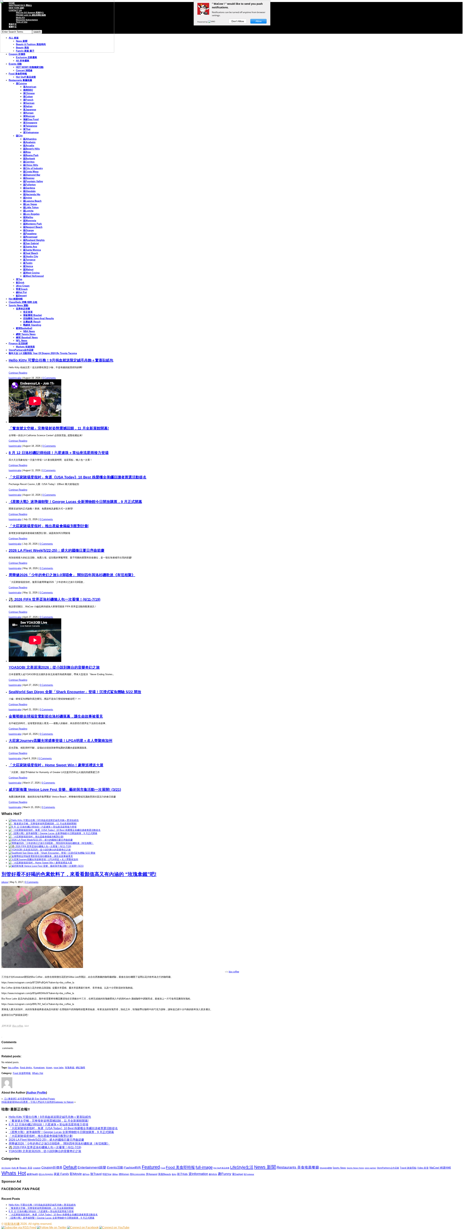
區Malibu (28, 217)
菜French (28, 99)
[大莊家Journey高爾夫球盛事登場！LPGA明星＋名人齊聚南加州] (43, 859)
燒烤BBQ (28, 90)
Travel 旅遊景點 (408, 1167)
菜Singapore (30, 122)
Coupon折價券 (52, 1167)
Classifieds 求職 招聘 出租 (23, 302)
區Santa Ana (30, 246)
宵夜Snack (22, 289)
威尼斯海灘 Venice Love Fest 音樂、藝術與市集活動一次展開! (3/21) (65, 790)
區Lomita (28, 210)
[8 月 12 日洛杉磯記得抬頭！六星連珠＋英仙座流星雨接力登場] (42, 826)
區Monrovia (29, 220)
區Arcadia (28, 145)
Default (70, 1167)
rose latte (58, 1067)
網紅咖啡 (80, 1067)
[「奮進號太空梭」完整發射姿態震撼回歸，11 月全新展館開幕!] (43, 823)
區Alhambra (29, 139)
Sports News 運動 (18, 305)
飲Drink (20, 282)
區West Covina (31, 272)
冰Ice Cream (23, 285)
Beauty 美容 (25, 1167)
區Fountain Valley (33, 181)
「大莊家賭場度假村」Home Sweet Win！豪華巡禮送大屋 (56, 765)
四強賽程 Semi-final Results (38, 318)
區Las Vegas (30, 204)
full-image (204, 1167)
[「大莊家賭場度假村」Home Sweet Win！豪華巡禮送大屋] (40, 862)
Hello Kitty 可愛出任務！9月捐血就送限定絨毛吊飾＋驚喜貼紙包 (61, 360)
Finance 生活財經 (18, 343)
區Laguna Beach (32, 201)
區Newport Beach (32, 227)
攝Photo (86, 1174)
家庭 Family (61, 1174)
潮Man (115, 1174)
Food (163, 1168)
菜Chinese (29, 93)
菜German (28, 103)
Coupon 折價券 (17, 54)
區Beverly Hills (31, 148)
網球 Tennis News (26, 334)
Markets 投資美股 (25, 346)
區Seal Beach (30, 253)
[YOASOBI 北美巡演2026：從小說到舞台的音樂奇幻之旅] (40, 849)
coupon (37, 1167)
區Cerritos (28, 161)
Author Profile (36, 1092)
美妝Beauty (164, 1174)
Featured (151, 1167)
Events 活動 (15, 64)
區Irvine (27, 197)
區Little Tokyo (31, 207)
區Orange (28, 230)
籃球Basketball (24, 328)
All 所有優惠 (22, 60)
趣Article (213, 1174)
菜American (29, 86)
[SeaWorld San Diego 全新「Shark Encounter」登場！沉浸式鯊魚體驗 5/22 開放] (52, 853)
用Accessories (137, 1174)
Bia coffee (17, 1026)
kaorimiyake (15, 378)
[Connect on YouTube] (114, 1227)
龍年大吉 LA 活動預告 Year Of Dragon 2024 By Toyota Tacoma (43, 353)
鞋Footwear (249, 1174)
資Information (198, 1174)
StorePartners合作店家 (21, 350)
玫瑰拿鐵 (69, 1067)
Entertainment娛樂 (92, 1167)
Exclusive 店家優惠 (26, 57)
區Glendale (29, 191)
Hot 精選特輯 (16, 299)
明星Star (106, 1174)
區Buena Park (30, 155)
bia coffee (234, 971)
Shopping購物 (326, 1168)
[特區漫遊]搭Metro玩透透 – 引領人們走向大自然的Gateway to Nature (37, 1102)
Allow (259, 21)
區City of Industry (33, 168)
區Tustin (27, 263)
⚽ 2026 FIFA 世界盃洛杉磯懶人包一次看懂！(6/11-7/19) (54, 599)
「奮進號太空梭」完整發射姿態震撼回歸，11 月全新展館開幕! (59, 428)
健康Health (32, 1174)
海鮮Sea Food (31, 119)
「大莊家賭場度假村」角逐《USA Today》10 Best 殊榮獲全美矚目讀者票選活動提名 (77, 477)
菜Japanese (29, 109)
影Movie (76, 1174)
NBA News (29, 331)
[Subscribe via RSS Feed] (18, 1227)
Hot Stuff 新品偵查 (26, 77)
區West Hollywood (33, 276)
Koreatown (39, 1067)
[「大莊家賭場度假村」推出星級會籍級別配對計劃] (36, 836)
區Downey (28, 178)
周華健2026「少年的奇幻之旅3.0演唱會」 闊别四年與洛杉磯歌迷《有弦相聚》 (72, 575)
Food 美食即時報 (18, 73)
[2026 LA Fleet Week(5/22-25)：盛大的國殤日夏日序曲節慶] (41, 839)
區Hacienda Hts (31, 194)
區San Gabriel (31, 243)
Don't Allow (237, 21)
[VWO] (212, 21)
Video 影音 (423, 1167)
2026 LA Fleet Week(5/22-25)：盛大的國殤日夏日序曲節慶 (56, 550)
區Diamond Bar (31, 175)
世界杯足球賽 (23, 308)
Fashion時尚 (132, 1167)
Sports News (339, 1167)
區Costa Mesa (30, 171)
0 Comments (49, 378)
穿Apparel (151, 1174)
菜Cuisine (21, 83)
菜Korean (28, 112)
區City (19, 135)
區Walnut (28, 269)
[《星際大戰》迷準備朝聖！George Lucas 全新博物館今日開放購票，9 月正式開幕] (53, 833)
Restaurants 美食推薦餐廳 (298, 1167)
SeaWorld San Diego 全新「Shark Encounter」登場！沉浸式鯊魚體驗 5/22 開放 (75, 692)
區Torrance (29, 259)
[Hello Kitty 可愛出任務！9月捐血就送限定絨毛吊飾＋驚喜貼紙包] (44, 820)
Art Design (6, 1168)
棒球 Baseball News (27, 337)
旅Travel (96, 1174)
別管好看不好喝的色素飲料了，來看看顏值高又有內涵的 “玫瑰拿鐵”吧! (78, 874)
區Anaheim (29, 142)
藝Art (174, 1174)
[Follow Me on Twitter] (52, 1227)
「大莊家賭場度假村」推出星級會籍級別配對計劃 (48, 526)
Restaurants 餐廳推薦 (20, 80)
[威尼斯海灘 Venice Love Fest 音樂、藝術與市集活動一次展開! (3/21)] (46, 866)
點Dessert (21, 295)
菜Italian (27, 106)
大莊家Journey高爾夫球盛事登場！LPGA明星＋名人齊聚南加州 (60, 741)
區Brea (27, 152)
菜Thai (26, 129)
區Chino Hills (30, 165)
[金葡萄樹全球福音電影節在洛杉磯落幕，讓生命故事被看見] (41, 856)
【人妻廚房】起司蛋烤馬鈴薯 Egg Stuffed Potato (29, 1098)
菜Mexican (29, 116)
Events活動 (115, 1167)
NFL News (21, 340)
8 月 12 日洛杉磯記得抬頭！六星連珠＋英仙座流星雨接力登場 (59, 453)
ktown (49, 1067)
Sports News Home (355, 1168)
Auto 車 (15, 1168)
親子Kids (182, 1174)
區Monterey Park (32, 223)
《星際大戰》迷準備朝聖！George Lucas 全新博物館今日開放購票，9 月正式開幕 (75, 502)
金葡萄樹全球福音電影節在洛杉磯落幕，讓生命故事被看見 (56, 716)
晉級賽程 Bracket (32, 315)
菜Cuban (28, 96)
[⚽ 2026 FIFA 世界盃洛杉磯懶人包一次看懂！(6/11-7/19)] (40, 846)
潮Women (124, 1174)
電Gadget (237, 1174)
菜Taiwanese (30, 126)
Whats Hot (37, 1073)
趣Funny (224, 1174)
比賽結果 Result (31, 321)
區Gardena (29, 188)
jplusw (4, 882)
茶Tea (19, 279)
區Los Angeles (31, 214)
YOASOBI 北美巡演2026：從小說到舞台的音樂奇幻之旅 (54, 667)
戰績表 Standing (32, 325)
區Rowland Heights (34, 240)
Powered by (202, 21)
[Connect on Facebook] (83, 1227)
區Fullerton (29, 184)
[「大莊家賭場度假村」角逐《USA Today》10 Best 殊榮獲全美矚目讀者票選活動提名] (55, 830)
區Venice (28, 266)
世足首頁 (28, 312)
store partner (370, 1168)
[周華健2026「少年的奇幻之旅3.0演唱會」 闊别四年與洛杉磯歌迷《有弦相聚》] (51, 843)
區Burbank (29, 158)
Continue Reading (18, 372)
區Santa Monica (32, 250)
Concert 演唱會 (24, 70)
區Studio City (30, 256)
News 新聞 (265, 1167)
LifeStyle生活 (241, 1167)
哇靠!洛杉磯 (12, 1223)
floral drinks (26, 1067)
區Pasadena (29, 233)
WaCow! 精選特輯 (440, 1167)
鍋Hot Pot (21, 292)
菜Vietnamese (31, 132)
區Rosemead (30, 237)
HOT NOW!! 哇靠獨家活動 (30, 67)
